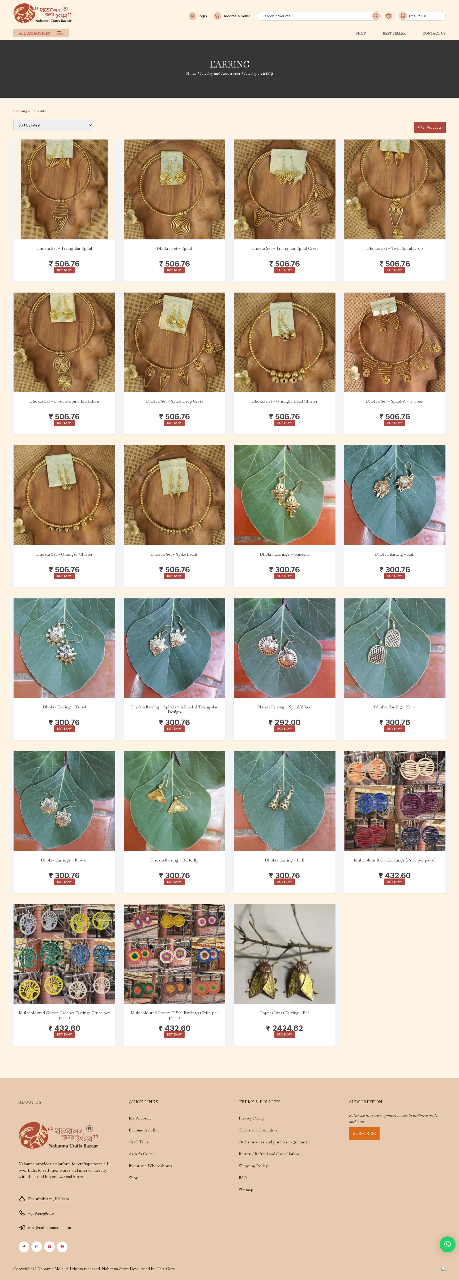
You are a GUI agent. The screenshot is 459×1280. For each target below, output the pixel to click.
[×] (448, 1244)
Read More (73, 1176)
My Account (140, 1118)
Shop (361, 33)
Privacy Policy (252, 1118)
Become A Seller (236, 16)
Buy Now (64, 270)
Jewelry (250, 73)
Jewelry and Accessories (220, 73)
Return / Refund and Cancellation (269, 1153)
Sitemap (246, 1189)
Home (191, 73)
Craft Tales (139, 1141)
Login (202, 16)
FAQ (243, 1177)
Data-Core (165, 1268)
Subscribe (364, 1133)
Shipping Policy (253, 1165)
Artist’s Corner (142, 1153)
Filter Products (430, 127)
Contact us (434, 33)
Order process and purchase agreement (274, 1141)
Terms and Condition (258, 1130)
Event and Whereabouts (150, 1165)
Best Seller (394, 33)
